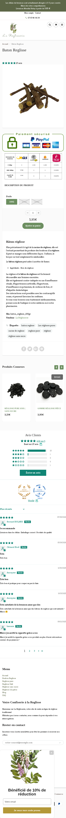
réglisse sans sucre (16, 336)
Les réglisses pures (46, 325)
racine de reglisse (16, 330)
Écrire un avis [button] (33, 472)
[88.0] (24, 491)
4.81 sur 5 (41, 441)
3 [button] (34, 650)
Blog (4, 692)
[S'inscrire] (60, 742)
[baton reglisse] (33, 96)
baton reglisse (27, 325)
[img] (6, 517)
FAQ (4, 695)
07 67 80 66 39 (34, 18)
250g (24, 202)
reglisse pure (34, 330)
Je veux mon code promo (27, 810)
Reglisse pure (7, 681)
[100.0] (39, 491)
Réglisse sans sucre (10, 686)
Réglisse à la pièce (9, 689)
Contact (38, 13)
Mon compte (28, 13)
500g (36, 202)
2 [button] (29, 650)
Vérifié (31, 500)
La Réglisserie (22, 317)
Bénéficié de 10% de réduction (27, 792)
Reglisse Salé (7, 684)
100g (11, 202)
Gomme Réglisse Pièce (49, 408)
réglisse (47, 330)
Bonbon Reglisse (9, 678)
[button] (9, 63)
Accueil (5, 44)
